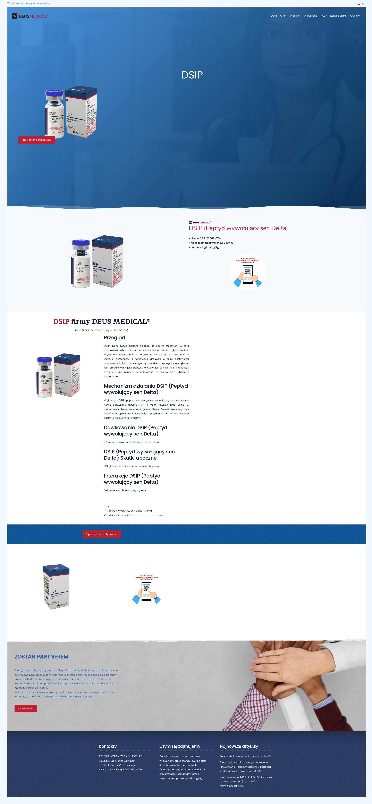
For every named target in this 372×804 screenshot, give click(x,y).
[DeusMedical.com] (30, 16)
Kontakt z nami (338, 15)
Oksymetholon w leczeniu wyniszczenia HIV (245, 756)
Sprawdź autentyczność (101, 534)
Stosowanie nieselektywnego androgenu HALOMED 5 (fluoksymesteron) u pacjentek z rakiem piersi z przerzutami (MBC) (245, 767)
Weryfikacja (310, 15)
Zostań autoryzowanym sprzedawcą (28, 3)
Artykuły (355, 15)
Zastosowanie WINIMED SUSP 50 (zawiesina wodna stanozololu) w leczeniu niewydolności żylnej (246, 781)
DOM (274, 15)
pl (362, 3)
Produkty (295, 15)
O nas (283, 15)
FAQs (324, 15)
